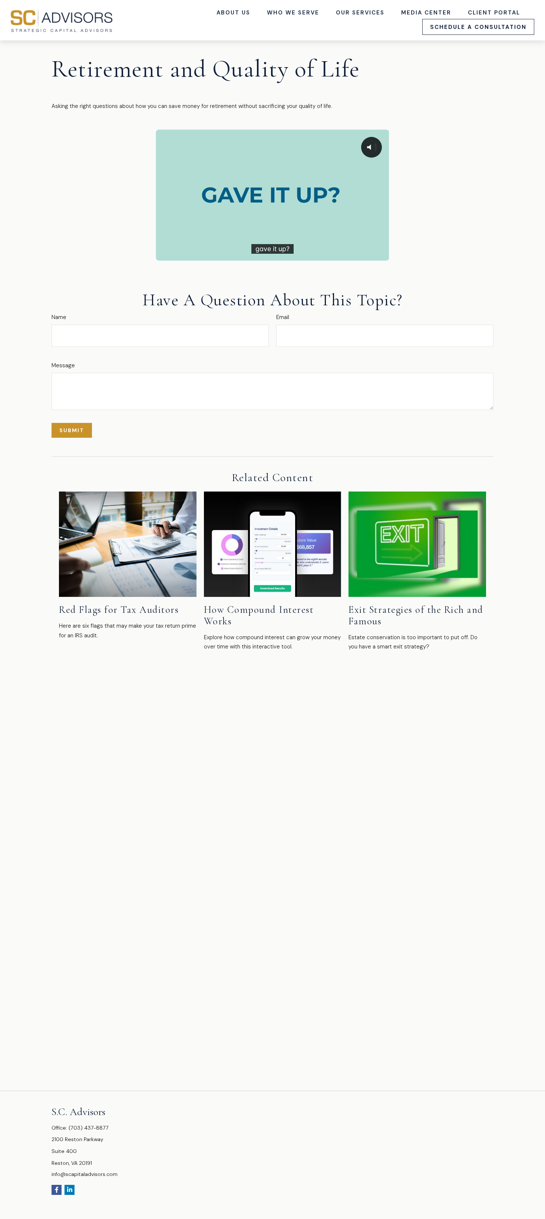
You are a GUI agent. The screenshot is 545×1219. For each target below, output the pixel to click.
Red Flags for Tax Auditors (119, 610)
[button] (233, 12)
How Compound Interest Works (259, 615)
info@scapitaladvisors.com (85, 1174)
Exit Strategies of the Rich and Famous (416, 615)
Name (59, 317)
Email (282, 317)
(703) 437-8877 (89, 1127)
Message (63, 365)
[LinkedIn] (70, 1190)
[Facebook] (57, 1190)
